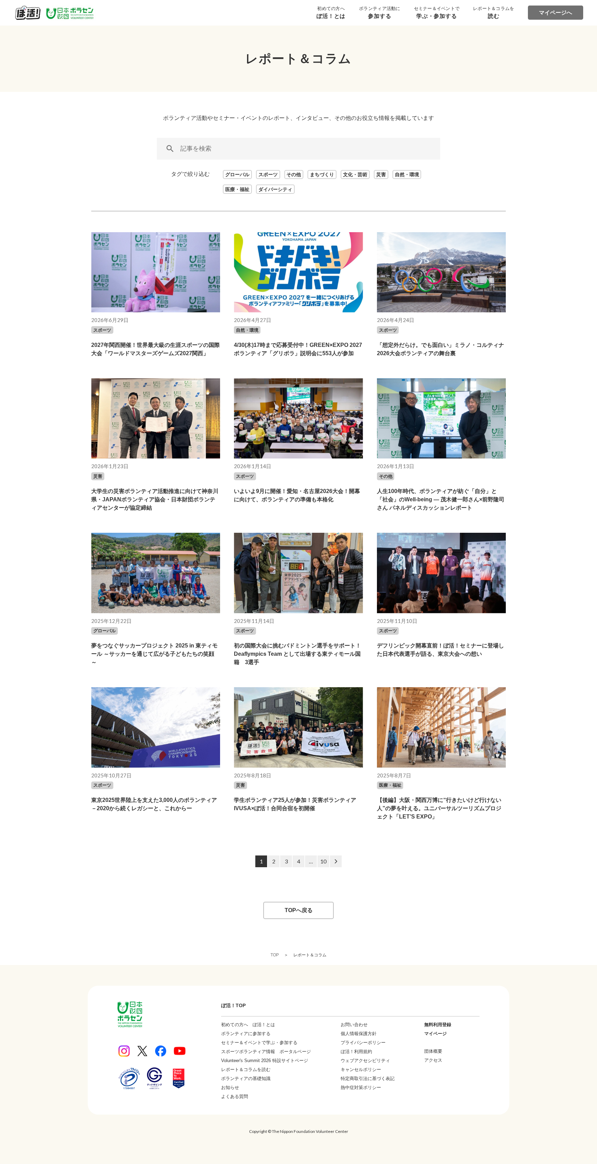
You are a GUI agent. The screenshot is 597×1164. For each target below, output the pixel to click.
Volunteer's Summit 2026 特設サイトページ (264, 1060)
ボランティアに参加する (246, 1033)
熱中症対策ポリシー (361, 1087)
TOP (275, 955)
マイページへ (555, 13)
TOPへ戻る (299, 910)
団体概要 (433, 1051)
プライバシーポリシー (363, 1042)
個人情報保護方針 (359, 1033)
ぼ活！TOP (233, 1005)
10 (323, 861)
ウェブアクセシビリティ (365, 1060)
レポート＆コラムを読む (246, 1069)
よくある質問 (234, 1096)
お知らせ (230, 1087)
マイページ (435, 1033)
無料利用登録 (437, 1024)
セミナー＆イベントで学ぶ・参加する (259, 1042)
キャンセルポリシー (361, 1069)
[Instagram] (124, 1051)
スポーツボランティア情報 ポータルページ (266, 1051)
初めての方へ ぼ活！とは (248, 1024)
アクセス (433, 1060)
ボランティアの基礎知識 (246, 1078)
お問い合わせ (354, 1024)
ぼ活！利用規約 (356, 1051)
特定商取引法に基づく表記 (368, 1078)
